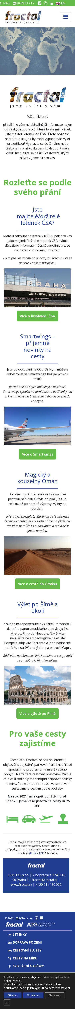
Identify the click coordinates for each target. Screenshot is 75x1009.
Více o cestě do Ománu (37, 583)
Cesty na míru (24, 958)
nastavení (63, 988)
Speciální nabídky (28, 966)
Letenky (19, 934)
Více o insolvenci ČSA (37, 316)
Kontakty (25, 3)
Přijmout (12, 995)
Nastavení (54, 995)
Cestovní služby (26, 950)
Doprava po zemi (27, 942)
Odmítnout (33, 995)
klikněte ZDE (36, 853)
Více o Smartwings (37, 454)
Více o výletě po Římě (37, 713)
